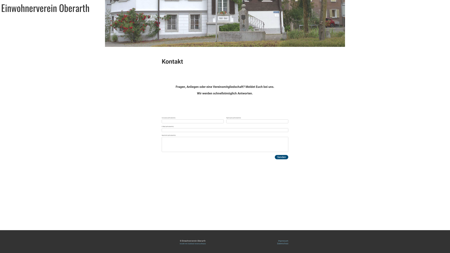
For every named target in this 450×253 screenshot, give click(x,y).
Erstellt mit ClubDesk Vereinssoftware (193, 244)
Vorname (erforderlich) (168, 118)
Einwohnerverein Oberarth (45, 7)
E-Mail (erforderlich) (168, 126)
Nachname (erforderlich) (233, 118)
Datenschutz (282, 243)
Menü (439, 8)
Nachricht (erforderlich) (169, 135)
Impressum (283, 241)
